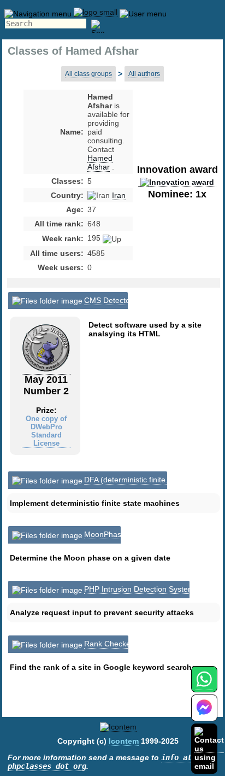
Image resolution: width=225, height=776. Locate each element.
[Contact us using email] (209, 748)
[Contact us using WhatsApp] (204, 685)
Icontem (124, 741)
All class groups (88, 74)
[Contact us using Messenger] (204, 714)
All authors (144, 74)
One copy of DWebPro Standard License (46, 431)
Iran (119, 195)
